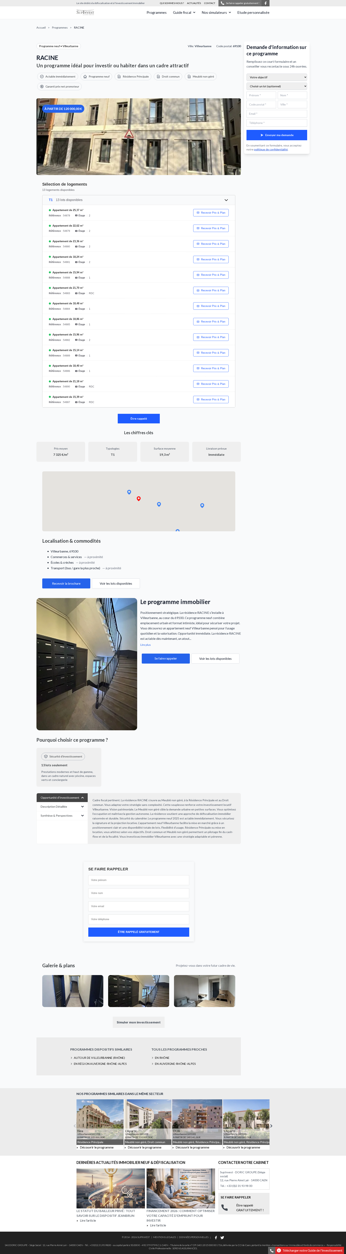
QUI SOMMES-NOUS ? (172, 3)
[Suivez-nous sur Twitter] (222, 1237)
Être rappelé (139, 418)
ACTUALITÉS (194, 3)
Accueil (41, 27)
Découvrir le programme (96, 1147)
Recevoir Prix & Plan (213, 212)
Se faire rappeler (166, 658)
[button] (139, 498)
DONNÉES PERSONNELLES (193, 1237)
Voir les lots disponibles (116, 583)
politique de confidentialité (271, 149)
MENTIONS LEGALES (164, 1237)
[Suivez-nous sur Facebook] (266, 3)
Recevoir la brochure (66, 583)
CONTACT (209, 3)
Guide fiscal (182, 12)
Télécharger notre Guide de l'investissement (312, 1250)
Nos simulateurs (214, 12)
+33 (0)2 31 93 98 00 (239, 1185)
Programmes (157, 12)
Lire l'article (87, 1220)
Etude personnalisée (253, 12)
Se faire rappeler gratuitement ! (243, 3)
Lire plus (145, 644)
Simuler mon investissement (139, 1022)
